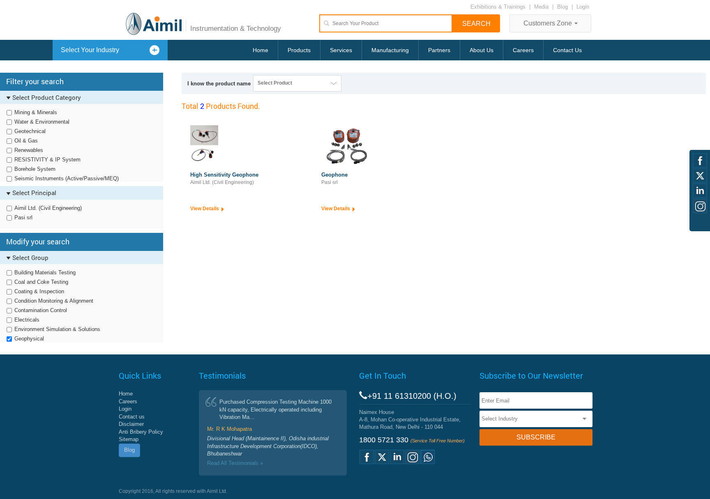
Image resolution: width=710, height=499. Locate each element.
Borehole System (34, 169)
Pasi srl (23, 217)
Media (542, 7)
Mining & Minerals (35, 112)
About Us (481, 50)
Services (341, 50)
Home (260, 50)
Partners (439, 50)
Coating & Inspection (39, 291)
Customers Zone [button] (548, 23)
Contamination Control (40, 310)
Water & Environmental (41, 122)
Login (582, 7)
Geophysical (29, 339)
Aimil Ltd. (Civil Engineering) (48, 208)
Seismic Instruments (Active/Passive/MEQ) (66, 178)
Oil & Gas (26, 141)
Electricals (26, 320)
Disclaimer (131, 424)
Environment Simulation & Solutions (57, 329)
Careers (523, 50)
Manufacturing (390, 50)
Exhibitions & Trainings (498, 7)
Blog (562, 7)
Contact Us (567, 50)
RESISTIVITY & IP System (47, 159)
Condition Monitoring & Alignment (53, 301)
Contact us (132, 417)
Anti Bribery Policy (141, 432)
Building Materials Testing (45, 272)
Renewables (28, 150)
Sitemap (128, 439)
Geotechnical (30, 131)
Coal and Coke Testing (41, 282)
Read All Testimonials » (235, 463)
